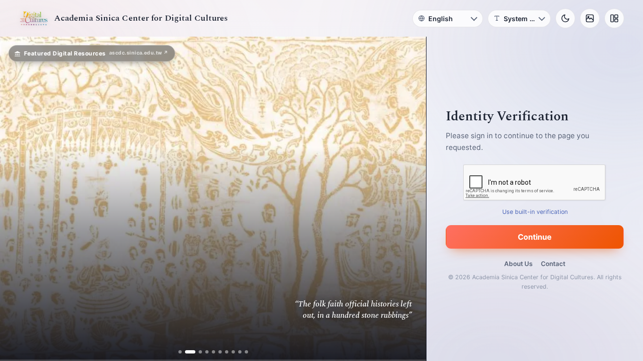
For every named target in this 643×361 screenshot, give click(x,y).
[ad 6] (220, 351)
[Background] (590, 18)
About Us (518, 263)
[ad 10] (246, 351)
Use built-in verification (535, 211)
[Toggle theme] (565, 18)
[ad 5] (213, 351)
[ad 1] (180, 351)
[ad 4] (207, 351)
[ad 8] (233, 351)
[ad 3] (197, 351)
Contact (553, 263)
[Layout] (614, 18)
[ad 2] (186, 351)
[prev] (17, 198)
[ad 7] (226, 351)
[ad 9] (239, 351)
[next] (409, 198)
